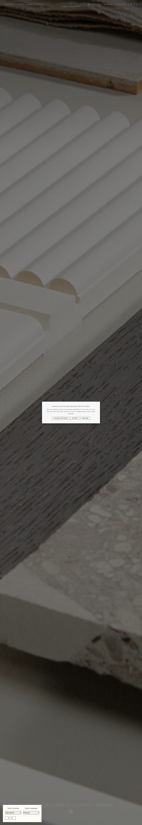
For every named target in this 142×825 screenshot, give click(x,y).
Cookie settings (61, 418)
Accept (75, 418)
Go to (10, 818)
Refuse (85, 418)
